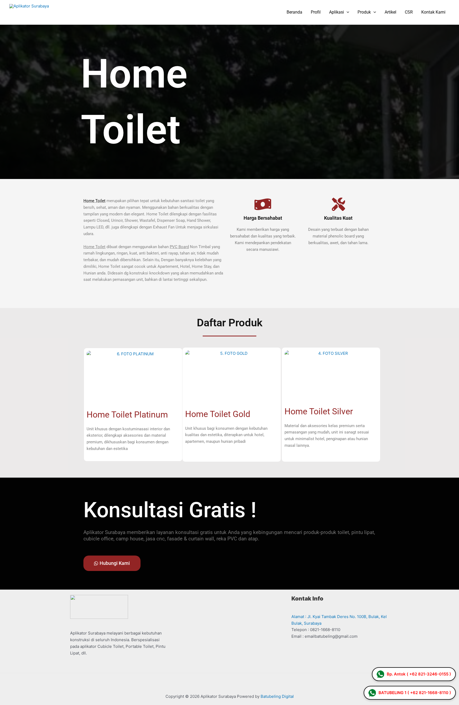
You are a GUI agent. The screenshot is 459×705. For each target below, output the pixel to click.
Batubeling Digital (277, 696)
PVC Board (179, 246)
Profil (316, 12)
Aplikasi (336, 12)
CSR (409, 12)
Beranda (294, 12)
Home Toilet (94, 246)
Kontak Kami (433, 12)
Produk (364, 12)
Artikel (390, 12)
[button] (346, 12)
